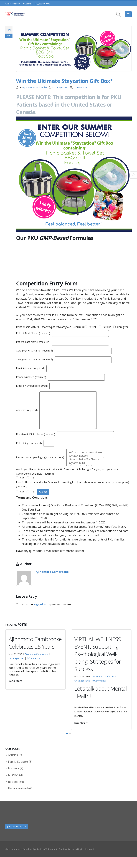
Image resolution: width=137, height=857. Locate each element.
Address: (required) (27, 410)
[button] (67, 733)
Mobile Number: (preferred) (32, 385)
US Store (27, 3)
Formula (13, 768)
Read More (14, 722)
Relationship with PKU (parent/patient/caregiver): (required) (50, 327)
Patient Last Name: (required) (33, 342)
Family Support (18, 762)
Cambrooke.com (12, 3)
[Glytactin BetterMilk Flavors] (86, 459)
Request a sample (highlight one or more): (40, 457)
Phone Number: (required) (31, 377)
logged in (40, 604)
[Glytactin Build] (86, 463)
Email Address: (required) (30, 368)
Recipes (13, 782)
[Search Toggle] (118, 14)
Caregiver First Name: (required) (35, 350)
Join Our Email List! (16, 826)
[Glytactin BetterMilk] (86, 456)
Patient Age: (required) (29, 443)
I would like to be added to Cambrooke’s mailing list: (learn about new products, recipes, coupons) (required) (72, 484)
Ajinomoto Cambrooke (35, 87)
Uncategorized (60, 87)
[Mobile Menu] (128, 14)
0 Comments (80, 87)
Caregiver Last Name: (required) (35, 359)
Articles (13, 755)
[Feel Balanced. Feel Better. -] (15, 14)
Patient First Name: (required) (33, 333)
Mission (13, 775)
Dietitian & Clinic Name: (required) (36, 434)
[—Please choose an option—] (86, 452)
